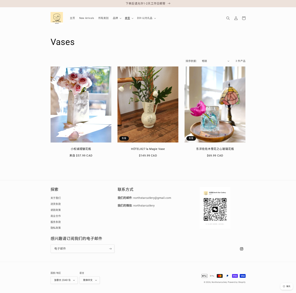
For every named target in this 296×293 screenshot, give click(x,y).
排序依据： (192, 61)
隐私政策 (56, 227)
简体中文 (88, 280)
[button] (117, 18)
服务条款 (56, 222)
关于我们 (56, 198)
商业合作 (56, 216)
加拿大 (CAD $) (62, 280)
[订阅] (110, 249)
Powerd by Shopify (237, 282)
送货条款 (56, 204)
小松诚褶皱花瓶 (81, 149)
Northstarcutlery (219, 282)
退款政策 (56, 210)
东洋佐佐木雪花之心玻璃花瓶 (215, 149)
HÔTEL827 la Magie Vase (148, 149)
